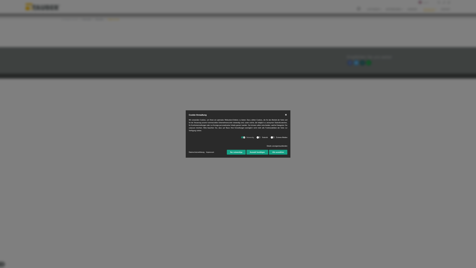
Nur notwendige (236, 152)
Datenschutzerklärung (196, 152)
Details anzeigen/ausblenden (277, 146)
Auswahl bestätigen (257, 152)
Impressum (210, 152)
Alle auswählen (278, 152)
